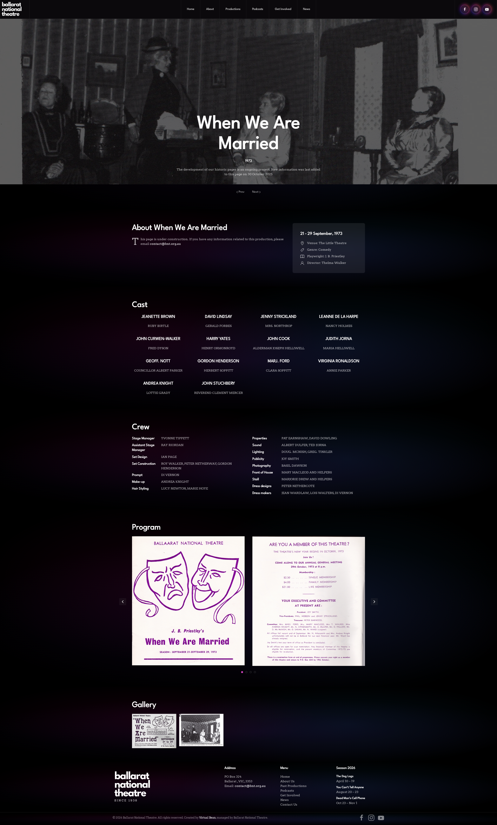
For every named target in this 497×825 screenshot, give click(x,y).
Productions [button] (233, 9)
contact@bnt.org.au (165, 244)
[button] (122, 601)
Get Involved (290, 795)
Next (255, 192)
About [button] (210, 9)
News (306, 9)
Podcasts (257, 9)
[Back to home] (15, 9)
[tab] (242, 672)
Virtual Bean (207, 817)
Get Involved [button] (283, 9)
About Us (287, 781)
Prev (241, 192)
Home (190, 9)
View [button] (154, 737)
